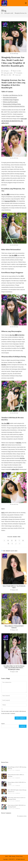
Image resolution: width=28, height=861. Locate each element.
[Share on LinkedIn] (15, 540)
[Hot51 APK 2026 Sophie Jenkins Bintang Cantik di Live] (4, 791)
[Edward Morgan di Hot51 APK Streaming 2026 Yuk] (4, 768)
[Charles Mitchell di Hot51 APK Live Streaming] (4, 776)
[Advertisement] (14, 745)
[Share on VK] (23, 540)
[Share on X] (4, 540)
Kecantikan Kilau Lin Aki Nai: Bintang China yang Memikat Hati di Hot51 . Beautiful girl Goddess (14, 667)
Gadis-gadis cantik (8, 73)
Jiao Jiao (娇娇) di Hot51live (17, 335)
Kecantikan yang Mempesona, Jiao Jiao (12, 95)
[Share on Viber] (19, 540)
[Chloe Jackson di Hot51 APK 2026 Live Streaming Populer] (4, 806)
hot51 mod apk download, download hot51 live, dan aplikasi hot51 (14, 121)
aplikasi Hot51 (15, 469)
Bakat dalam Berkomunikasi (10, 97)
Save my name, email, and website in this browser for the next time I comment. (13, 712)
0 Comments (19, 73)
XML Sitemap (12, 856)
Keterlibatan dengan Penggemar (11, 99)
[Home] (2, 13)
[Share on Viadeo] (15, 543)
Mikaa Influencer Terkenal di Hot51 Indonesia (14, 626)
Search (2, 723)
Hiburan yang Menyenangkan (10, 102)
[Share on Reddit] (8, 543)
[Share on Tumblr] (12, 543)
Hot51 (3, 512)
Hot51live (3, 364)
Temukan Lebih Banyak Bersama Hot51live (14, 106)
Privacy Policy (19, 856)
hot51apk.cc (6, 70)
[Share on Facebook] (8, 540)
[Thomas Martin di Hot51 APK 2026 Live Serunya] (4, 784)
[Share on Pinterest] (11, 540)
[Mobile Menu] (26, 3)
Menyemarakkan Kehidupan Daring (12, 104)
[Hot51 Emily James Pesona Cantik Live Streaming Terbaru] (4, 799)
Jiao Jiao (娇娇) (5, 194)
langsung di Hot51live (10, 201)
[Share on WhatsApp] (19, 543)
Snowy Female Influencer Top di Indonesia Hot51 (14, 586)
